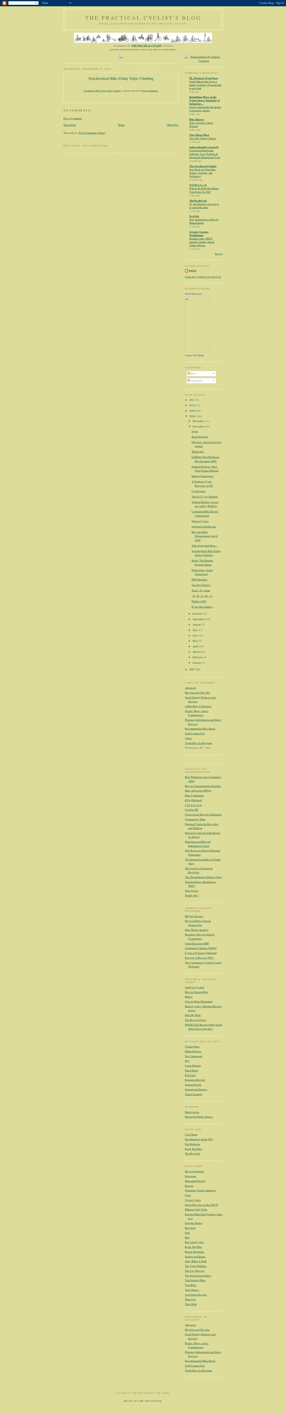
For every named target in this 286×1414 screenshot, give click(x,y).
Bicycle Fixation (194, 1171)
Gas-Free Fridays (201, 585)
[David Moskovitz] (197, 351)
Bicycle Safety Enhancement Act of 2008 (205, 536)
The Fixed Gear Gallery (198, 1275)
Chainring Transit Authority (200, 1190)
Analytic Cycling (195, 987)
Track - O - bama (201, 590)
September (199, 619)
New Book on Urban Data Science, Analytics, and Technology (202, 173)
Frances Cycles (200, 521)
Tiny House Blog (199, 135)
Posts (193, 373)
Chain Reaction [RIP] (197, 943)
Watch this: (198, 451)
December (199, 421)
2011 (192, 400)
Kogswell (190, 1228)
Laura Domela (193, 1065)
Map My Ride (193, 1015)
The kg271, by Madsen (205, 496)
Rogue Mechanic (194, 1252)
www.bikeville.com (196, 1295)
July (195, 630)
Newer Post (69, 125)
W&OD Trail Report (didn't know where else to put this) (203, 1027)
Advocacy (190, 688)
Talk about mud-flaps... (204, 545)
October (197, 613)
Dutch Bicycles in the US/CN (201, 1205)
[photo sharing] (121, 87)
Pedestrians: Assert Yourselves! (202, 572)
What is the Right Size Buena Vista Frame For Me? (203, 190)
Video (188, 738)
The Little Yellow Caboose (202, 138)
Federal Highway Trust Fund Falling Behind (205, 469)
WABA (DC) (192, 895)
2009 (192, 411)
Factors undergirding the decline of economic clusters (205, 108)
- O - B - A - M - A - (202, 596)
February (198, 657)
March (197, 652)
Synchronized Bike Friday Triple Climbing (121, 78)
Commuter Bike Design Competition (205, 513)
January (197, 662)
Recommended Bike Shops (200, 728)
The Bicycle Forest (195, 1020)
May (195, 641)
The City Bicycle (194, 1271)
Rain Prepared (199, 437)
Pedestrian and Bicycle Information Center (198, 844)
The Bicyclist (192, 1153)
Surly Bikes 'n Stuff (196, 1261)
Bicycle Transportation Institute (203, 786)
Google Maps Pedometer (199, 1001)
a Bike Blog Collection (198, 706)
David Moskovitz (193, 294)
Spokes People (193, 1084)
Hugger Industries (150, 90)
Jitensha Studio (193, 1223)
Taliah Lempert (193, 1094)
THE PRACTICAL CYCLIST (146, 45)
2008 (192, 416)
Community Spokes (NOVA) (200, 948)
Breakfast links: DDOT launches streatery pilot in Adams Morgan (201, 242)
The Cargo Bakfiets (196, 1266)
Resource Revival (195, 1080)
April (196, 646)
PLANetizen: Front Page (203, 78)
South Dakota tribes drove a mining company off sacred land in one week (205, 85)
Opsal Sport (191, 1070)
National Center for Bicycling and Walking (201, 826)
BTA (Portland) (193, 800)
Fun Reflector (192, 1144)
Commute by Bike (195, 819)
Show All (219, 254)
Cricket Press (192, 1046)
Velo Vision (191, 891)
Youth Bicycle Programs (198, 743)
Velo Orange (192, 1290)
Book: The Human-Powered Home (202, 562)
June (195, 635)
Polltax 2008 (199, 601)
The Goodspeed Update (202, 166)
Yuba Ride (191, 1304)
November (199, 426)
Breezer (189, 1186)
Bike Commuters (194, 795)
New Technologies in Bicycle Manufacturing (203, 221)
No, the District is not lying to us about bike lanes (204, 205)
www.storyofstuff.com (204, 526)
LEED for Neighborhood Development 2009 (205, 459)
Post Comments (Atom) (92, 133)
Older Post (173, 125)
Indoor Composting (203, 476)
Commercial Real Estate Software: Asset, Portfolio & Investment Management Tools (204, 154)
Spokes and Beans (195, 1256)
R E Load (190, 1075)
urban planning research (203, 147)
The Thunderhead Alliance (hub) (203, 877)
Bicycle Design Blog (197, 992)
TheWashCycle (198, 201)
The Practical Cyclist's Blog (143, 17)
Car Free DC (192, 810)
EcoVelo (194, 216)
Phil (187, 1237)
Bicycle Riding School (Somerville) (198, 923)
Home (121, 125)
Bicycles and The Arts (197, 692)
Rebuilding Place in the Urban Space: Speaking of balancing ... (204, 100)
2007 (192, 669)
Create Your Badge (194, 355)
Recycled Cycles (194, 1242)
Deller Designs (193, 1051)
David (192, 271)
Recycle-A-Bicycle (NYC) (199, 958)
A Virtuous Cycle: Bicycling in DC (202, 484)
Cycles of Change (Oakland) (201, 953)
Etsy (187, 1061)
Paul (187, 1233)
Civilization (198, 491)
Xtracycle (190, 1299)
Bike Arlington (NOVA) (198, 790)
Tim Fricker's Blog (195, 1280)
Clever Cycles (193, 1200)
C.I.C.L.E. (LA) (193, 805)
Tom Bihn (190, 1285)
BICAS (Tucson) (194, 916)
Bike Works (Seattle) (196, 930)
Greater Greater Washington (199, 233)
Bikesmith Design (195, 1181)
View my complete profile (203, 277)
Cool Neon (191, 1134)
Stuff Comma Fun (195, 733)
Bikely (189, 997)
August (197, 624)
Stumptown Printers (196, 1089)
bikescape (190, 1176)
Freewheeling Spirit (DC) (199, 1139)
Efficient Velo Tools (196, 1209)
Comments (196, 380)
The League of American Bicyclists (199, 870)
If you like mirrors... (203, 607)
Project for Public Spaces (199, 1117)
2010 (192, 405)
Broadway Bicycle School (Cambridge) (199, 937)
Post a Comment (72, 118)
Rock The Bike (193, 1149)
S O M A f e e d (197, 185)
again (195, 431)
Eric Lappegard (193, 1056)
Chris (188, 1195)
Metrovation (192, 1112)
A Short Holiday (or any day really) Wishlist (205, 504)
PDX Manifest (199, 579)
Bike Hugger (196, 119)
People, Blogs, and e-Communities (197, 713)
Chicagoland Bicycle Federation (203, 814)
